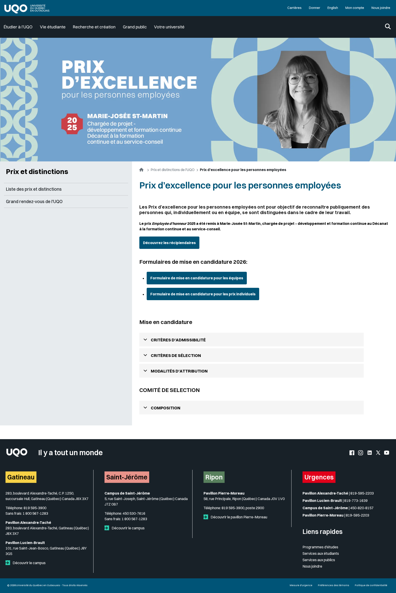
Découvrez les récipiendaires (169, 242)
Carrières (294, 8)
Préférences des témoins (333, 585)
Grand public (135, 27)
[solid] (9, 562)
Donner (314, 8)
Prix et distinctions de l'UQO (173, 169)
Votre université (169, 27)
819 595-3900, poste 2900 (243, 508)
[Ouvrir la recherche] (388, 27)
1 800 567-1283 (35, 513)
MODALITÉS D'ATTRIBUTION (179, 371)
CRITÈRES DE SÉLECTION (176, 355)
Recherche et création (94, 27)
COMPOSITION (165, 408)
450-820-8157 (362, 508)
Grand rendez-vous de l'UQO (34, 201)
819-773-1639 (356, 500)
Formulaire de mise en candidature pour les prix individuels (203, 294)
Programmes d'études (320, 547)
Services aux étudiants (320, 553)
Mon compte (354, 8)
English (332, 8)
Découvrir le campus (29, 562)
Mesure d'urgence (301, 585)
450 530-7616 (134, 513)
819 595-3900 (35, 508)
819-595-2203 (362, 493)
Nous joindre (380, 8)
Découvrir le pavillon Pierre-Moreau (238, 517)
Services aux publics (318, 560)
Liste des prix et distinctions (34, 189)
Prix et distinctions (37, 171)
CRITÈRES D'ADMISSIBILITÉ (178, 340)
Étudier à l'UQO (18, 27)
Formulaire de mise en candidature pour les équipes (196, 278)
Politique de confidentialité (371, 585)
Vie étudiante (53, 27)
